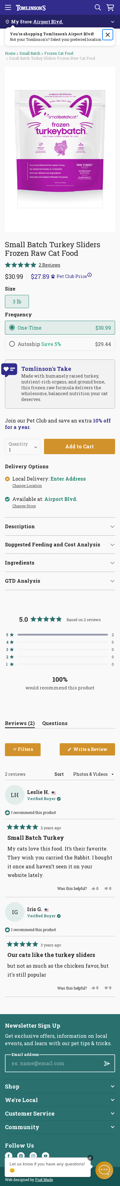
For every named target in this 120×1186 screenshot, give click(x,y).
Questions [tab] (55, 724)
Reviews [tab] (20, 724)
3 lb (17, 301)
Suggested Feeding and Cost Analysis (52, 544)
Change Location (27, 486)
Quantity (18, 444)
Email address (25, 1054)
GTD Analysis (22, 580)
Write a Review (93, 751)
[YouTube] (45, 1156)
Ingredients (19, 562)
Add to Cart (79, 446)
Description (20, 526)
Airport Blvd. (60, 499)
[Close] (108, 35)
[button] (32, 264)
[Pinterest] (21, 1156)
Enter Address (68, 479)
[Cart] (110, 7)
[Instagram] (33, 1156)
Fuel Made (44, 1179)
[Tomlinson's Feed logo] (31, 7)
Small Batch (29, 53)
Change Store (24, 506)
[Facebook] (8, 1156)
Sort (59, 774)
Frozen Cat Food (58, 53)
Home (10, 53)
